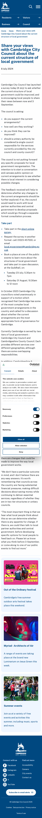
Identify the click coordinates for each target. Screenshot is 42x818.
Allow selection (21, 446)
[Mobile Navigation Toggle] (38, 7)
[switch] (36, 416)
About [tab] (34, 371)
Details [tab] (21, 371)
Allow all (21, 439)
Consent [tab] (7, 371)
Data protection (19, 807)
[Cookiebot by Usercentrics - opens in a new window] (29, 364)
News (11, 31)
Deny (21, 452)
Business (6, 24)
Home (3, 31)
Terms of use (21, 813)
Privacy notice (31, 807)
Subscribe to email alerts (19, 792)
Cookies (9, 807)
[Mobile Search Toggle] (30, 7)
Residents (6, 18)
